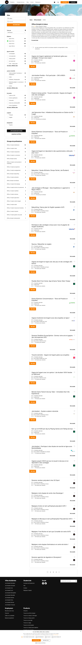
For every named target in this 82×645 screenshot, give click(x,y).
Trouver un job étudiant (28, 625)
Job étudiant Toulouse (10, 604)
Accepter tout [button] (36, 640)
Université (11, 100)
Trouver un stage (27, 622)
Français (11, 114)
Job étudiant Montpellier (10, 592)
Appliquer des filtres (16, 130)
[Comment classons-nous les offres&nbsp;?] (25, 30)
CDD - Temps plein (13, 63)
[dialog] (41, 637)
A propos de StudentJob (28, 583)
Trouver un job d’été (27, 620)
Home (31, 19)
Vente (10, 77)
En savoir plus (35, 40)
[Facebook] (46, 583)
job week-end (12, 61)
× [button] (80, 631)
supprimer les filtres (16, 134)
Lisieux (44, 19)
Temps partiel (12, 58)
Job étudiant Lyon (9, 590)
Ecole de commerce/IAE (14, 103)
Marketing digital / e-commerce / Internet (16, 82)
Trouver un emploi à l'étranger (30, 615)
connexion (73, 2)
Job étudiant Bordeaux (10, 583)
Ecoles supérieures (13, 97)
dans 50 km (11, 43)
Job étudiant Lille (9, 588)
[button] (41, 643)
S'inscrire (65, 2)
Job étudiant (12, 53)
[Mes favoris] (54, 2)
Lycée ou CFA (12, 95)
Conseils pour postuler (28, 630)
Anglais (10, 117)
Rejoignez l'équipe (27, 590)
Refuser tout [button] (46, 640)
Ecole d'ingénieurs (13, 105)
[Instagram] (43, 583)
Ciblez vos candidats (9, 615)
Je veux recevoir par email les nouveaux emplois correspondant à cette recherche (51, 48)
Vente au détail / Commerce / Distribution (15, 73)
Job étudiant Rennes (9, 602)
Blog (28, 2)
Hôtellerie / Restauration (14, 79)
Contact (32, 2)
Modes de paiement (9, 618)
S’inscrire (7, 613)
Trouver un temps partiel (28, 618)
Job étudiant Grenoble (10, 585)
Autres (10, 86)
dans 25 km (11, 41)
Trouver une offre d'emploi (29, 613)
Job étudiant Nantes (9, 597)
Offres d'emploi (37, 19)
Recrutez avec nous (9, 610)
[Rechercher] (58, 2)
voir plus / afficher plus (12, 65)
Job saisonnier (12, 56)
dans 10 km (11, 38)
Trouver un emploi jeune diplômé (30, 627)
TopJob (10, 125)
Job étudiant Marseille (10, 595)
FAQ (24, 585)
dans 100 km (12, 46)
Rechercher (16, 24)
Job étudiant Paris (9, 600)
